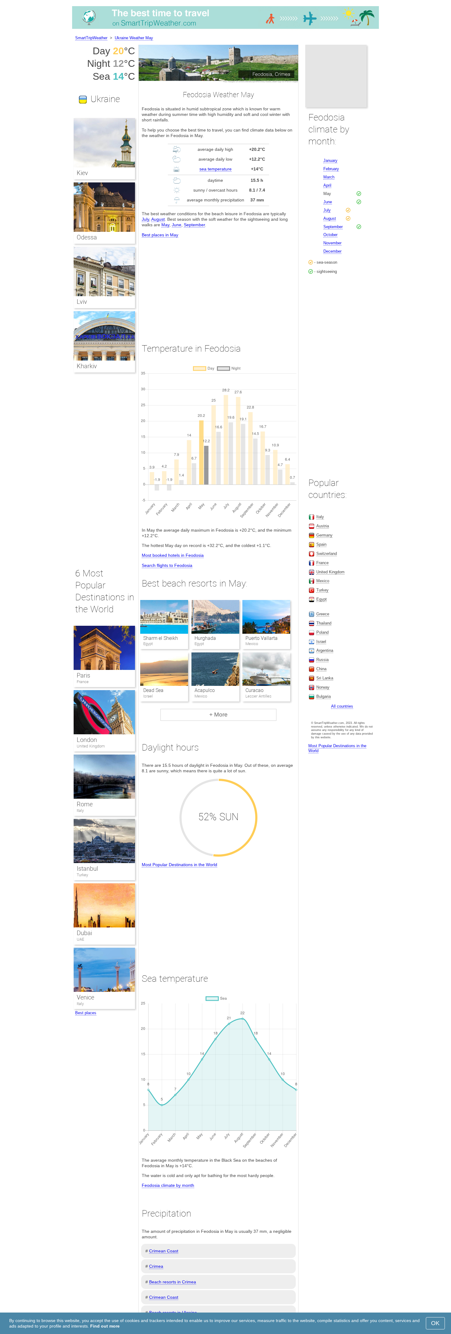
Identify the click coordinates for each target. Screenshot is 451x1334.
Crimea (156, 1266)
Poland (322, 632)
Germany (324, 535)
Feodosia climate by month (168, 1185)
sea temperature (215, 168)
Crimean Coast (163, 1250)
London (87, 739)
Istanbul (87, 868)
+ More (218, 714)
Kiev (82, 173)
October (330, 234)
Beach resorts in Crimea (172, 1281)
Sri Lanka (324, 678)
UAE (80, 939)
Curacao (254, 690)
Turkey (82, 875)
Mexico (322, 581)
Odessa (87, 237)
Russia (322, 659)
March (328, 177)
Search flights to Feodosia (167, 565)
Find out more (105, 1326)
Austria (322, 526)
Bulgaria (323, 696)
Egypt (321, 599)
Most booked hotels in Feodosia (173, 555)
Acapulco (205, 690)
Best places (85, 1013)
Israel (321, 641)
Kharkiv (87, 366)
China (321, 669)
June (176, 224)
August (158, 219)
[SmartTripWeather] (225, 28)
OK (435, 1323)
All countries (342, 706)
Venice (85, 997)
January (330, 160)
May (165, 224)
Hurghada (205, 638)
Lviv (82, 301)
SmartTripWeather (91, 38)
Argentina (324, 650)
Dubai (84, 933)
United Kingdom (91, 746)
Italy (80, 810)
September (194, 224)
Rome (85, 804)
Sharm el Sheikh (160, 638)
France (83, 681)
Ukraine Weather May (134, 38)
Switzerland (326, 553)
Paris (83, 675)
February (331, 168)
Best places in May (160, 234)
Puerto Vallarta (261, 638)
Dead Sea (153, 690)
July (145, 219)
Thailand (323, 623)
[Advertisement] (218, 285)
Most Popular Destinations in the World (179, 864)
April (327, 185)
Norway (323, 687)
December (332, 251)
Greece (322, 614)
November (332, 243)
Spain (321, 544)
